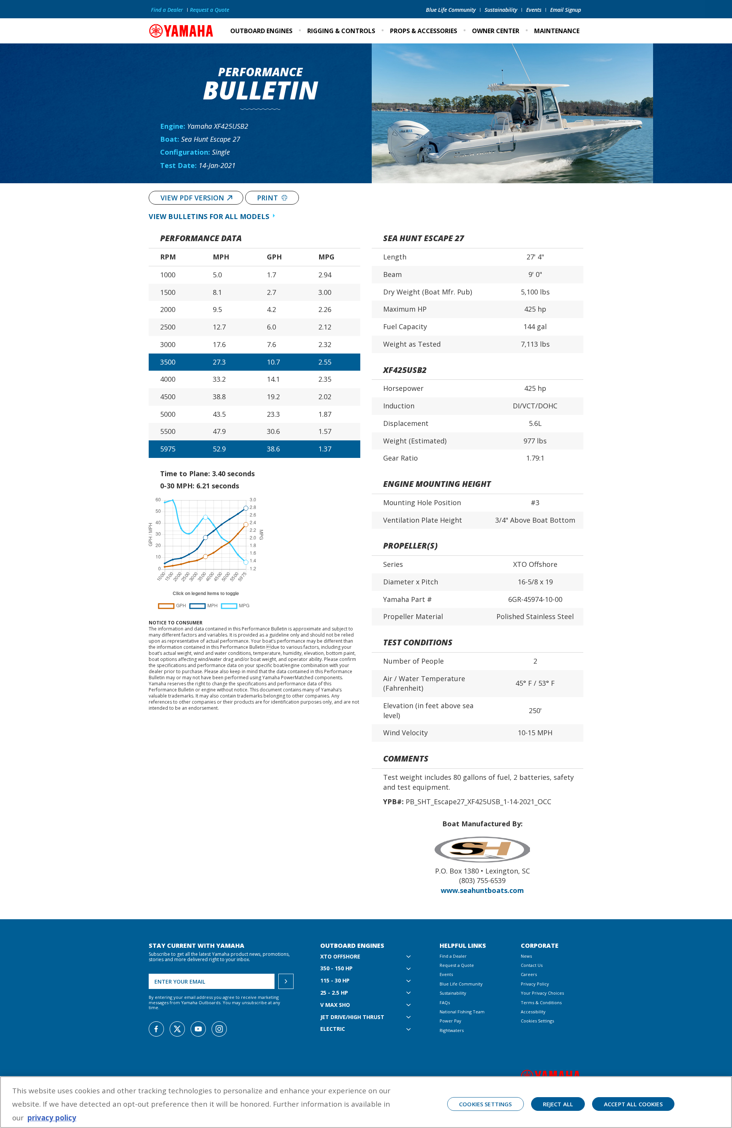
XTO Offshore (340, 957)
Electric (332, 1029)
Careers (529, 974)
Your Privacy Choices (542, 993)
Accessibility (533, 1011)
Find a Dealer (167, 9)
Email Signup (565, 9)
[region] (366, 1102)
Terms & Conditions (541, 1002)
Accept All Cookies (633, 1104)
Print (268, 197)
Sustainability (501, 9)
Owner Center (495, 31)
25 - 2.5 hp (334, 993)
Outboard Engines (261, 31)
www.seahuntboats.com (482, 890)
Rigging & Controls (341, 31)
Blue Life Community (451, 9)
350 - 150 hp (336, 968)
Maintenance (557, 31)
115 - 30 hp (335, 981)
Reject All (558, 1104)
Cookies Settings (537, 1021)
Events (533, 9)
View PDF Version (192, 197)
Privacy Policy (535, 984)
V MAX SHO (335, 1005)
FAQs (445, 1002)
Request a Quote (209, 9)
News (526, 956)
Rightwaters (452, 1030)
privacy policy (51, 1117)
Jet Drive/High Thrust (352, 1017)
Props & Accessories (423, 31)
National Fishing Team (462, 1011)
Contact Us (532, 965)
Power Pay (450, 1021)
